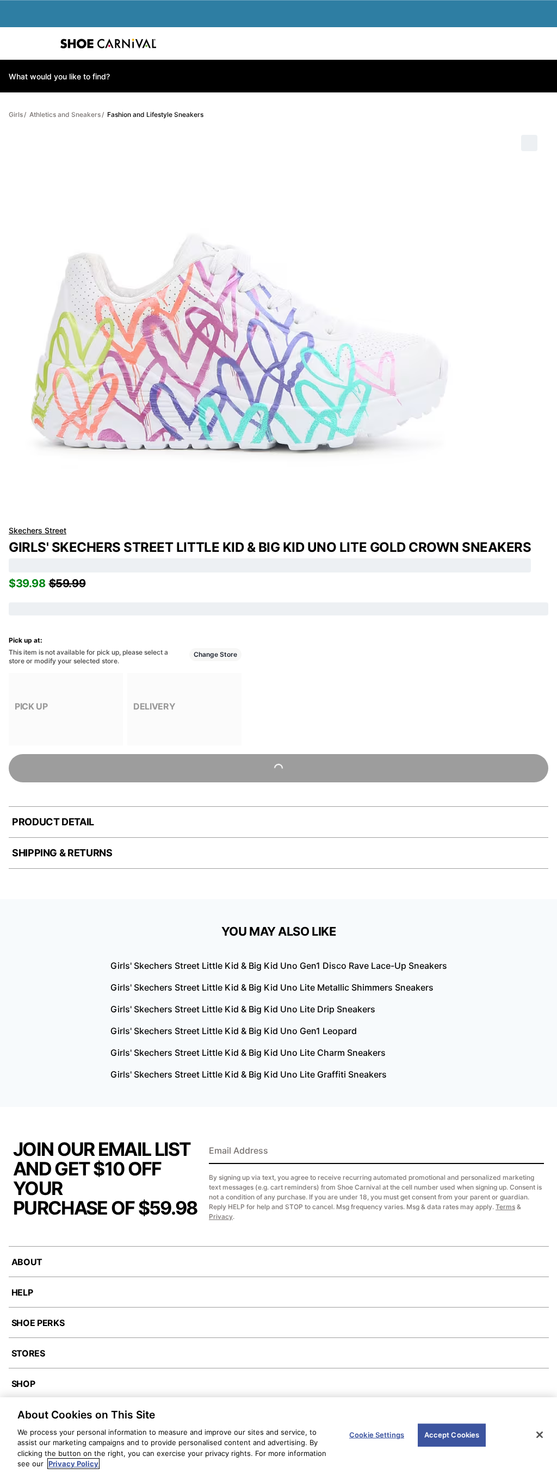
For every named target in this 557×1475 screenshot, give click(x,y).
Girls (16, 114)
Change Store (215, 654)
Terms (505, 1207)
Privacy (221, 1216)
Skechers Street (37, 530)
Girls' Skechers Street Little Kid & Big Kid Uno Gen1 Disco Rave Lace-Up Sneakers (278, 965)
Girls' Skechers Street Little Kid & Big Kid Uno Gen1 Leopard (233, 1030)
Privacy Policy (73, 1463)
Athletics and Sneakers (65, 114)
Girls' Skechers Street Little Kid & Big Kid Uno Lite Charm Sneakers (248, 1052)
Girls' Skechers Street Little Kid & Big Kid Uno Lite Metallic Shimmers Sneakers (272, 987)
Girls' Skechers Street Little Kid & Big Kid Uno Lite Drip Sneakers (242, 1009)
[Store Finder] (42, 43)
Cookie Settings (376, 1434)
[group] (66, 709)
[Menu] (16, 43)
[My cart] (543, 43)
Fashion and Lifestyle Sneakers (155, 114)
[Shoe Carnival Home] (108, 43)
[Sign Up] (532, 1151)
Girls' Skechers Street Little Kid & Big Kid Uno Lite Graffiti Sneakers (248, 1074)
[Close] (540, 1435)
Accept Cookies (452, 1434)
